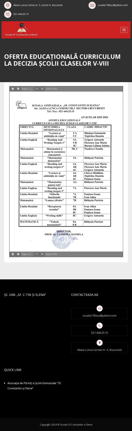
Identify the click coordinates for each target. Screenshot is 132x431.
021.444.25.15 (21, 14)
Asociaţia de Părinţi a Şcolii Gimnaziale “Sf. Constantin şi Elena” (34, 385)
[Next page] (18, 89)
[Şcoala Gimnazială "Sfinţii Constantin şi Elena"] (21, 29)
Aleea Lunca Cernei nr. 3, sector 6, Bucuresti (38, 5)
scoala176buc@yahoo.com (113, 5)
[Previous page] (12, 89)
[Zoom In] (42, 89)
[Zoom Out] (36, 89)
